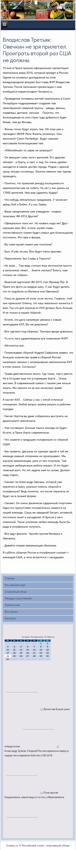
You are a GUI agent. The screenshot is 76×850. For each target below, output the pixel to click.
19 (21, 653)
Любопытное (12, 605)
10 (8, 650)
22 (41, 653)
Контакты (10, 618)
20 (28, 653)
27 (28, 656)
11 (14, 650)
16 (47, 650)
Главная (9, 578)
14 (34, 650)
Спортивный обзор (15, 592)
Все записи (11, 612)
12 (21, 650)
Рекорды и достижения (18, 598)
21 (34, 653)
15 (41, 650)
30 (47, 656)
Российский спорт (15, 585)
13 (28, 650)
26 (21, 656)
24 (8, 656)
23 (47, 653)
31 (8, 659)
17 (8, 653)
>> (42, 709)
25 (14, 656)
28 (34, 656)
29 (41, 656)
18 (14, 653)
